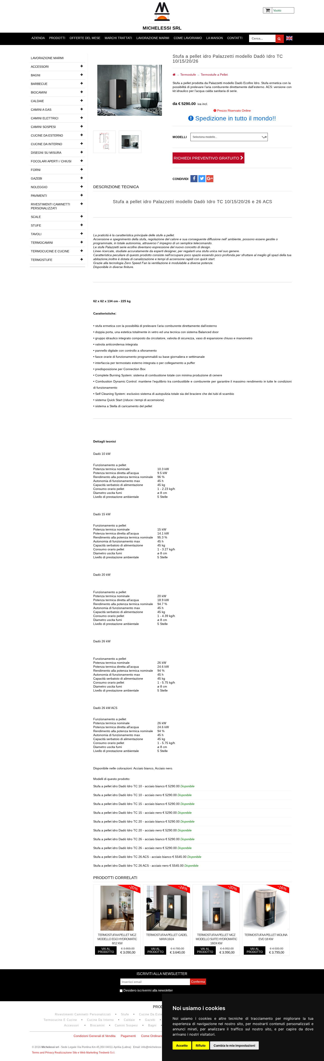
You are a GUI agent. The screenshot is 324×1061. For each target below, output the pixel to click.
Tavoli (36, 234)
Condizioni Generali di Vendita (94, 1036)
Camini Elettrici (44, 118)
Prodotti (57, 38)
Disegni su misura (46, 152)
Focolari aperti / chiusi (51, 161)
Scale (36, 217)
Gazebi (36, 178)
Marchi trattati (118, 38)
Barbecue (39, 84)
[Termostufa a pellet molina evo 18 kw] (265, 929)
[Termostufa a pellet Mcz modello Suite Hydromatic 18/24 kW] (216, 929)
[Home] (174, 74)
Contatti (234, 38)
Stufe (36, 225)
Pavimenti (39, 195)
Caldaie (37, 101)
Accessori (40, 66)
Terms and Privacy (43, 1052)
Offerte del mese (85, 38)
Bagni (35, 75)
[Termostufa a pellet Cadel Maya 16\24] (166, 929)
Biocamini (39, 92)
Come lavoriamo (188, 38)
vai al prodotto (106, 950)
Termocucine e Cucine (50, 251)
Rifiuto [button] (201, 1045)
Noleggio (39, 187)
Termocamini (42, 242)
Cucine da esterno (47, 135)
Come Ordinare (152, 1036)
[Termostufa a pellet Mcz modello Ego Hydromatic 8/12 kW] (117, 929)
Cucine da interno (46, 144)
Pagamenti (128, 1036)
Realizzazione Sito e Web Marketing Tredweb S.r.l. (85, 1052)
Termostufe (41, 260)
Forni (36, 170)
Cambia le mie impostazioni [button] (234, 1045)
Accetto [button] (182, 1045)
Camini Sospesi (43, 127)
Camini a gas (41, 109)
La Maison (214, 38)
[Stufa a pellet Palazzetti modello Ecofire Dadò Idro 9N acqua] (104, 141)
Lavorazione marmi (152, 38)
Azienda (38, 38)
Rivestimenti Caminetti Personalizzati (50, 206)
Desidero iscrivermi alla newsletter (148, 990)
